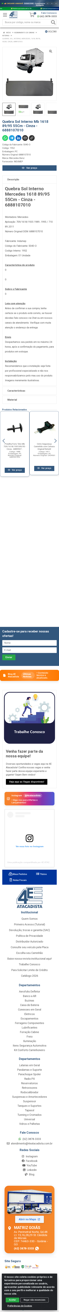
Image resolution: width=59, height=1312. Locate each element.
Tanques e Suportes (29, 1105)
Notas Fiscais (20, 880)
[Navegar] (3, 441)
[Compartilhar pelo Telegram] (12, 138)
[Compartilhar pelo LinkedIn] (18, 138)
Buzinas (29, 1000)
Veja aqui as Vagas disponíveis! (26, 781)
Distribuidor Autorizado (29, 941)
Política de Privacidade (29, 935)
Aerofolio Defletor (29, 991)
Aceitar (12, 1300)
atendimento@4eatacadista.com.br (31, 1143)
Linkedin (31, 1169)
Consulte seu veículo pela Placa (29, 947)
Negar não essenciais (34, 1300)
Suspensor (29, 1101)
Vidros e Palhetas (29, 1123)
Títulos (43, 874)
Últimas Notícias (27, 675)
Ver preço (31, 168)
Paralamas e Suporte (29, 1069)
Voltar (52, 31)
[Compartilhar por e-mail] (25, 138)
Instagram (31, 1156)
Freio (30, 1036)
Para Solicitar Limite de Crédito (29, 970)
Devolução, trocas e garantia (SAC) (29, 930)
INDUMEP (18, 161)
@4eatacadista (33, 795)
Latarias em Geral (29, 1065)
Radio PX (29, 1078)
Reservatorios (29, 1083)
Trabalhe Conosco (29, 964)
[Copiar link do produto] (32, 138)
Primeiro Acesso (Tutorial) (29, 924)
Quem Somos (29, 918)
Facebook (31, 1160)
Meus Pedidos (19, 874)
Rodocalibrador (29, 1092)
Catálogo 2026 (29, 975)
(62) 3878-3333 (48, 16)
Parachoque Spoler (29, 1074)
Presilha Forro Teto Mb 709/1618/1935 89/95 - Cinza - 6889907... (15, 446)
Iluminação (29, 1041)
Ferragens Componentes (29, 1023)
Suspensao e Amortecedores (29, 1096)
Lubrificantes (29, 1027)
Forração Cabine (29, 1032)
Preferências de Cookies (19, 1306)
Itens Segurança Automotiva (29, 1045)
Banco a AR (29, 996)
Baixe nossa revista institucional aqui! (29, 958)
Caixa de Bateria (29, 1005)
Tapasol (29, 1110)
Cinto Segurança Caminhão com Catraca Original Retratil (44, 446)
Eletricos (29, 1014)
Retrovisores (29, 1087)
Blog (31, 1174)
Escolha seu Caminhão (29, 952)
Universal (29, 1119)
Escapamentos (29, 1018)
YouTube (31, 1165)
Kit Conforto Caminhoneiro (29, 1050)
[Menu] (5, 15)
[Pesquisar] (53, 22)
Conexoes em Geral (29, 1009)
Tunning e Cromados (30, 1114)
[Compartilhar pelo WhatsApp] (5, 138)
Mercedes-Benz (17, 158)
